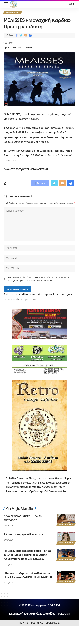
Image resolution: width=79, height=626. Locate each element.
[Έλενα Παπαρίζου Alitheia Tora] (66, 537)
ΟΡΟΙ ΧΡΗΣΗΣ (53, 623)
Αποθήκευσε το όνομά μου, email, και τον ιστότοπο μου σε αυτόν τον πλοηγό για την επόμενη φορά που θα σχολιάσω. (38, 279)
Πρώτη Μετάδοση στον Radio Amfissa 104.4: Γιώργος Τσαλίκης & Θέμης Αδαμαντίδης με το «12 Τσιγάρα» (27, 554)
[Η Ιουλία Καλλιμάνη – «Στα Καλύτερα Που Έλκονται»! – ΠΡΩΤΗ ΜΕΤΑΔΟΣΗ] (66, 576)
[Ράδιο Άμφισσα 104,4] (13, 4)
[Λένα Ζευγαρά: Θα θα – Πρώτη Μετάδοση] (66, 519)
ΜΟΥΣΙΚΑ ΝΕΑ (13, 12)
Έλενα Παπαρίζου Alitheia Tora (23, 534)
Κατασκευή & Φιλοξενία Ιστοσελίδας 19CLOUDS (39, 613)
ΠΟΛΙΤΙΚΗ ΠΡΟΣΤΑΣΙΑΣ (31, 623)
